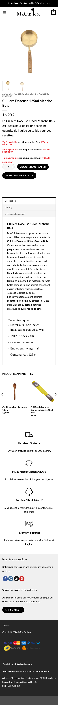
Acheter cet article (19, 175)
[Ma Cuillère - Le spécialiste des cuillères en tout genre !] (29, 12)
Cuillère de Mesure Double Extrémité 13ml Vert (41, 410)
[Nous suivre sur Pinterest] (21, 578)
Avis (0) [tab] (8, 207)
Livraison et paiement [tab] (15, 214)
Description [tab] (10, 201)
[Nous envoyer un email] (16, 578)
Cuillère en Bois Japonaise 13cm (14, 408)
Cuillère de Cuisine (25, 94)
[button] (4, 12)
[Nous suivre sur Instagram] (10, 578)
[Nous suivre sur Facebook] (5, 578)
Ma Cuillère (13, 233)
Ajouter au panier (33, 166)
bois (25, 264)
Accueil (6, 94)
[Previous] (7, 50)
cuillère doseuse (20, 237)
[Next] (51, 50)
